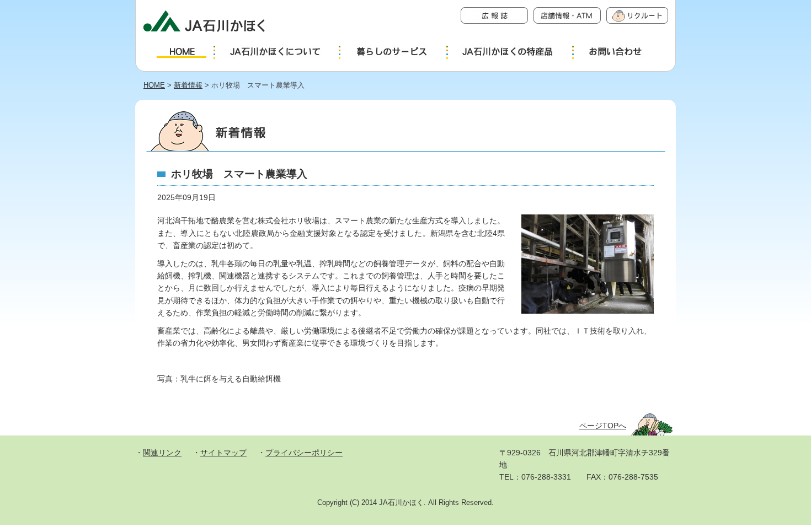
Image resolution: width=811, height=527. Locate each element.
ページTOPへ (602, 425)
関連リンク (162, 452)
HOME (154, 85)
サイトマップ (223, 452)
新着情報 (188, 85)
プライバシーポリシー (304, 452)
